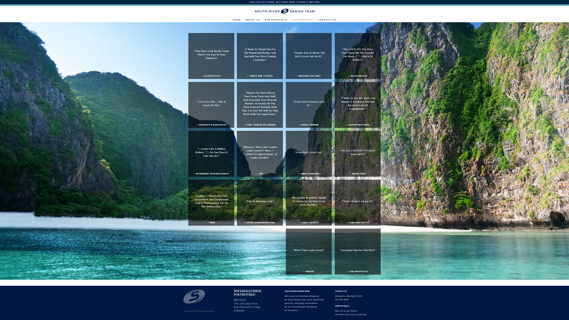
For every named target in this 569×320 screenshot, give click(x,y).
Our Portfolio (276, 20)
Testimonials (302, 20)
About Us (252, 20)
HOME (237, 20)
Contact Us (327, 20)
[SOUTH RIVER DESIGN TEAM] (285, 11)
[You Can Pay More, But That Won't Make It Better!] (284, 2)
